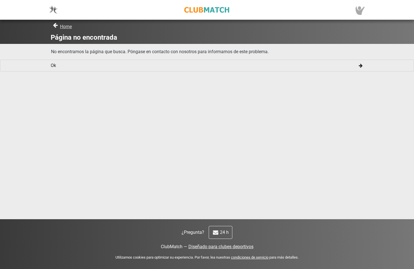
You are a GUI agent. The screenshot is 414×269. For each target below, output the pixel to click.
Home (66, 26)
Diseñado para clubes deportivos (220, 246)
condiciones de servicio (249, 257)
